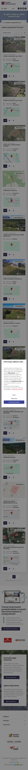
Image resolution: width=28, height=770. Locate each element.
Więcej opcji (14, 398)
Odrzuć (14, 395)
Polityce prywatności (17, 389)
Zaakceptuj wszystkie (14, 402)
